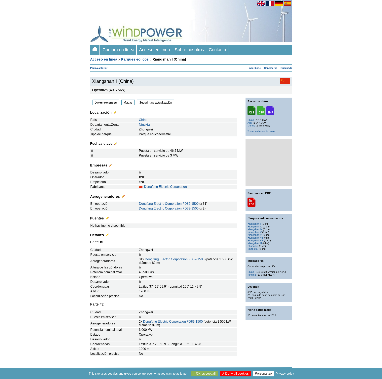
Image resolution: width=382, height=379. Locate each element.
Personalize (263, 373)
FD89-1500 (190, 208)
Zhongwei (253, 246)
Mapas (128, 102)
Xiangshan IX (255, 229)
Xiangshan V (255, 232)
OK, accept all (205, 373)
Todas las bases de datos (261, 131)
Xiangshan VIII (255, 240)
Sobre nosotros (189, 49)
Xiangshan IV (255, 226)
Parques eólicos (135, 59)
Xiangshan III (255, 243)
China (143, 119)
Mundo (251, 125)
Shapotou (253, 249)
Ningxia (144, 124)
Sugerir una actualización (155, 102)
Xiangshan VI (255, 235)
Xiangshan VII (255, 237)
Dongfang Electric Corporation (165, 186)
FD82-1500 (190, 203)
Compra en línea (118, 49)
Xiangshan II (254, 223)
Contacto (217, 49)
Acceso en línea (154, 49)
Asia (250, 122)
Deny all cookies (236, 373)
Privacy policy (285, 373)
